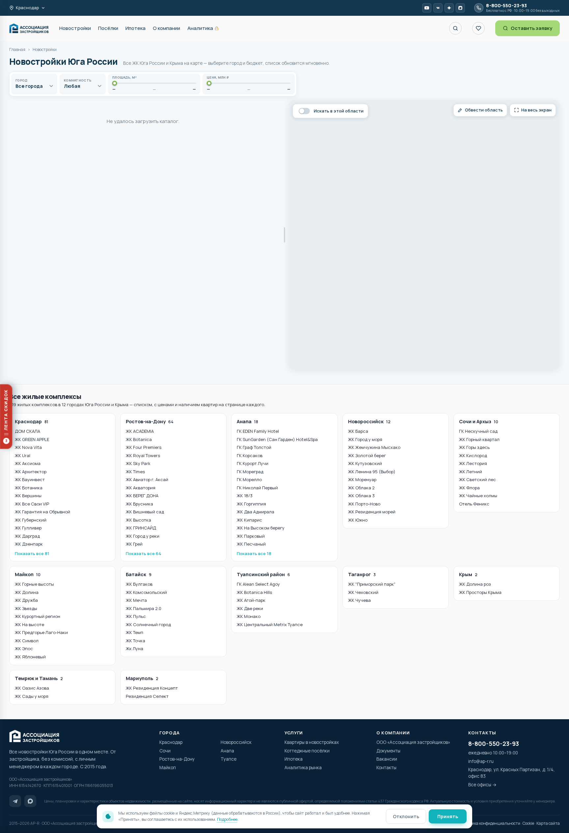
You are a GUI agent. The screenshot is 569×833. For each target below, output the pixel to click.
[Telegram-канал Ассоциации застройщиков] (15, 801)
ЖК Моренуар (362, 479)
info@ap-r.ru (481, 761)
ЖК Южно (357, 520)
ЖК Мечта (136, 600)
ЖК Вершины (28, 496)
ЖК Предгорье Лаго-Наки (41, 632)
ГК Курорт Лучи (252, 463)
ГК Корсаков (249, 455)
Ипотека (135, 28)
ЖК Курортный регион (37, 616)
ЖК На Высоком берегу (260, 528)
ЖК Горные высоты (34, 584)
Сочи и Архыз (478, 421)
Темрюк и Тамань (39, 678)
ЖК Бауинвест (30, 479)
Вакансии (386, 759)
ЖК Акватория (140, 488)
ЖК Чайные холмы (478, 496)
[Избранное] (478, 28)
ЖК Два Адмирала (255, 512)
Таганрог (362, 574)
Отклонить (406, 816)
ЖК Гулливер (28, 528)
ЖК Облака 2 (361, 488)
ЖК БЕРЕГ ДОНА (142, 496)
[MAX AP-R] (460, 7)
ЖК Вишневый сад (145, 512)
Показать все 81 (32, 553)
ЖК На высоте (29, 624)
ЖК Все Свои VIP (32, 504)
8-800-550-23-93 (493, 743)
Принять (447, 816)
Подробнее (227, 819)
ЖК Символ (27, 641)
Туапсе (228, 759)
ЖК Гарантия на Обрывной (42, 512)
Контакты (386, 768)
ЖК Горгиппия (251, 504)
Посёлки (108, 28)
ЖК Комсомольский (146, 592)
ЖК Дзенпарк (29, 544)
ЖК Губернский (30, 520)
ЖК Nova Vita (28, 447)
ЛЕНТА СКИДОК (8, 416)
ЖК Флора (469, 488)
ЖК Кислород (473, 455)
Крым (468, 574)
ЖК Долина (27, 592)
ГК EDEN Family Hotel (258, 431)
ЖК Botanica (139, 439)
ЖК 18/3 (245, 496)
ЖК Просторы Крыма (480, 592)
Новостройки (75, 28)
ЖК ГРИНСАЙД (141, 528)
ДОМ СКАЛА (27, 431)
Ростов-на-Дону (150, 421)
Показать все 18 (254, 553)
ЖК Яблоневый (30, 657)
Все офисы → (482, 785)
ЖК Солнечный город (148, 624)
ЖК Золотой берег (367, 455)
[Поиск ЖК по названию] (455, 28)
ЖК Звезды (26, 608)
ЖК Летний (470, 472)
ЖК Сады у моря (31, 696)
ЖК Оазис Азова (32, 688)
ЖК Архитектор (30, 472)
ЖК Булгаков (139, 584)
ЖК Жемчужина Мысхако (374, 447)
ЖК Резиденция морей (371, 512)
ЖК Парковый (251, 536)
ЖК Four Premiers (143, 447)
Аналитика (203, 28)
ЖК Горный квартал (479, 439)
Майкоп (28, 574)
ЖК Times (135, 472)
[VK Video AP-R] (438, 7)
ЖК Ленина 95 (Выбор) (371, 472)
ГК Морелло (249, 479)
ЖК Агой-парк (251, 600)
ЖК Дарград (27, 536)
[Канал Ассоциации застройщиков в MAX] (30, 801)
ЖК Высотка (138, 520)
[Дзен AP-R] (449, 7)
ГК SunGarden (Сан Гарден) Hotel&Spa (277, 439)
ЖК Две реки (250, 608)
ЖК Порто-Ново (364, 504)
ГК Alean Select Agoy (258, 584)
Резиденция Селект (147, 696)
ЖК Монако (248, 616)
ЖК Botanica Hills (254, 592)
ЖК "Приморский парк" (371, 584)
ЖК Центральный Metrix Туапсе (270, 624)
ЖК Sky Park (138, 463)
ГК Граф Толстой (254, 447)
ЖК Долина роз (475, 584)
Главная (17, 49)
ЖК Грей (134, 544)
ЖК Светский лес (477, 479)
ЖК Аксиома (28, 463)
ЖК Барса (358, 431)
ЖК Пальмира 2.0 (143, 608)
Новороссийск (369, 421)
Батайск (138, 574)
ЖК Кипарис (249, 520)
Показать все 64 (143, 553)
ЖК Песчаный (251, 544)
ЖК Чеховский (363, 592)
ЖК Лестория (473, 463)
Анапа (247, 421)
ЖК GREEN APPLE (32, 439)
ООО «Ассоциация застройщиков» (413, 742)
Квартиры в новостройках (311, 742)
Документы (388, 751)
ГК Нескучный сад (478, 431)
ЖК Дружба (26, 600)
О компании (166, 28)
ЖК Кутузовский (365, 463)
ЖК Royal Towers (143, 455)
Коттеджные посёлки (307, 751)
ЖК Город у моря (365, 439)
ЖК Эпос (24, 648)
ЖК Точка (135, 641)
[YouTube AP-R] (426, 7)
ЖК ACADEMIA (140, 431)
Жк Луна (134, 648)
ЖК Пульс (136, 616)
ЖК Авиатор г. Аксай (147, 479)
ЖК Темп (134, 632)
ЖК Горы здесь (474, 447)
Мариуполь (142, 678)
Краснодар (31, 421)
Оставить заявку (531, 28)
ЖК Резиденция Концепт (152, 688)
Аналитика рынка (303, 768)
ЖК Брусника (139, 504)
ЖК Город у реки (142, 536)
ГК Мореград (250, 472)
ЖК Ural (22, 455)
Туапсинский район (263, 574)
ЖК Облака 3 (361, 496)
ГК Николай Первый (257, 488)
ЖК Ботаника (28, 488)
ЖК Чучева (359, 600)
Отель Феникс (474, 504)
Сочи (165, 751)
